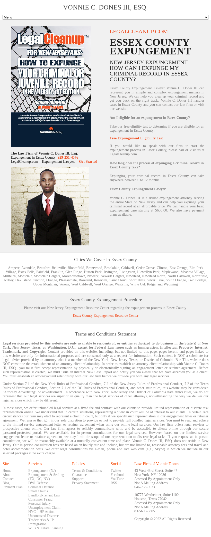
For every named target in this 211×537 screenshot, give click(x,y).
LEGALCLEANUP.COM (139, 31)
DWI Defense (38, 483)
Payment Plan (13, 487)
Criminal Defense (41, 487)
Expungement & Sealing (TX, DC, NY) (46, 477)
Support (78, 479)
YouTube (117, 479)
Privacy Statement (85, 483)
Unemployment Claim (44, 508)
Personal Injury (39, 503)
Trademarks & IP (41, 520)
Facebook (118, 475)
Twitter (116, 471)
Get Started (88, 162)
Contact (8, 479)
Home (7, 471)
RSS (114, 483)
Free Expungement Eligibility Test (136, 138)
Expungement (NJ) (42, 471)
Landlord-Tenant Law (44, 495)
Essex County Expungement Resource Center (105, 316)
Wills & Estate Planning (45, 528)
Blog (6, 483)
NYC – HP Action (41, 512)
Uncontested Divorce (43, 516)
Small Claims (38, 491)
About (7, 475)
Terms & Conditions (87, 471)
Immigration (37, 524)
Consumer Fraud (40, 499)
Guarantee (79, 475)
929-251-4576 (68, 157)
